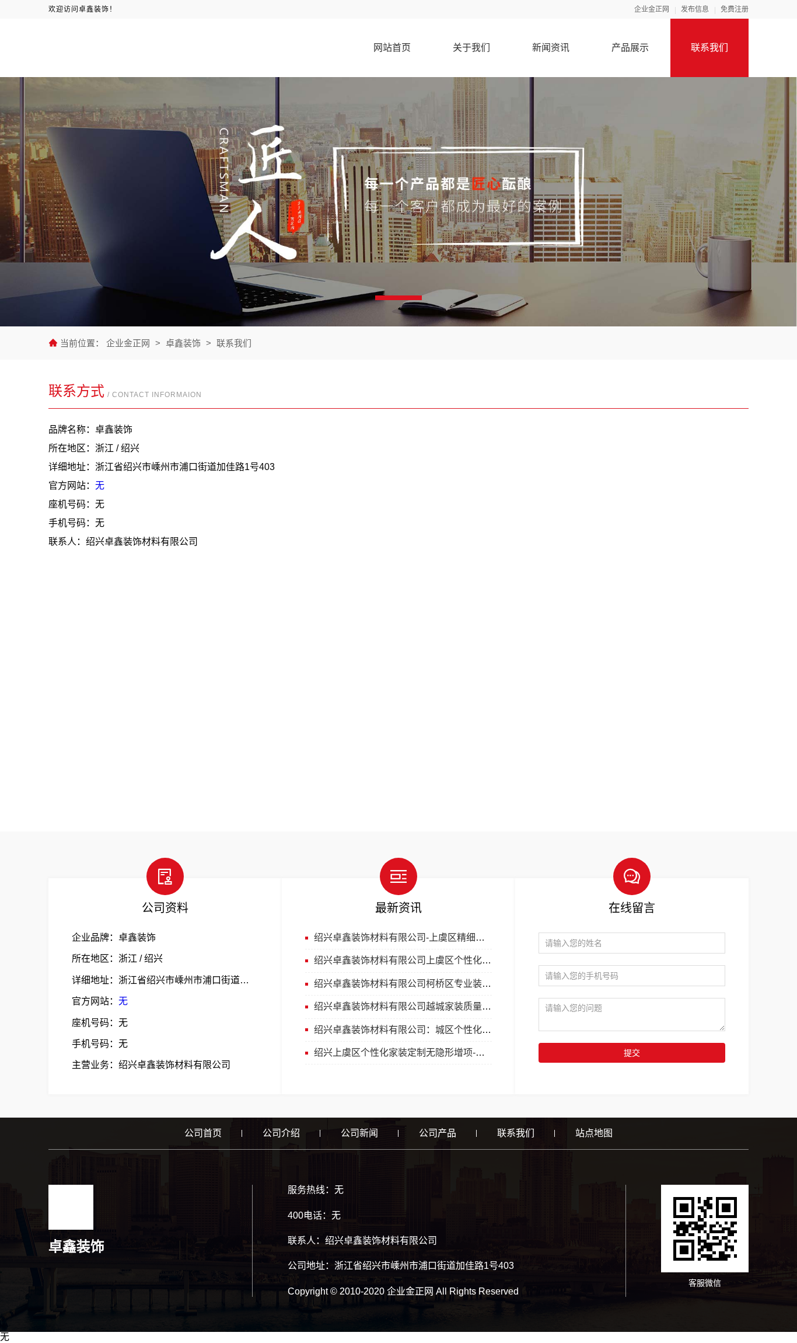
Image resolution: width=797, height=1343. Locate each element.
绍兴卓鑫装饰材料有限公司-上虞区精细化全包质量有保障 (432, 937)
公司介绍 (281, 1133)
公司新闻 (359, 1133)
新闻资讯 (550, 48)
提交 (632, 1052)
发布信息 (695, 9)
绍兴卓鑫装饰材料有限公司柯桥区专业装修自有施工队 (426, 984)
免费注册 (735, 9)
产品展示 (630, 48)
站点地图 (594, 1133)
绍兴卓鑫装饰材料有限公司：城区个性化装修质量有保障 (430, 1030)
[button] (398, 297)
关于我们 (471, 48)
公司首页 (203, 1133)
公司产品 (437, 1133)
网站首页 (392, 48)
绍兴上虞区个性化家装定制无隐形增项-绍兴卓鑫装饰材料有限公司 (451, 1052)
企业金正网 (651, 9)
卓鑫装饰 (183, 343)
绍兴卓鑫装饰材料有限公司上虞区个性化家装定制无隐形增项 (440, 960)
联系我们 (709, 48)
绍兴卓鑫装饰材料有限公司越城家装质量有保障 (412, 1006)
